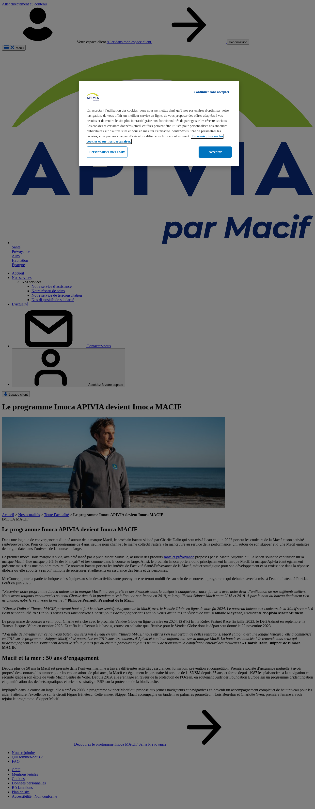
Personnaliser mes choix (107, 152)
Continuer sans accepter (211, 92)
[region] (159, 123)
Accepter (215, 152)
